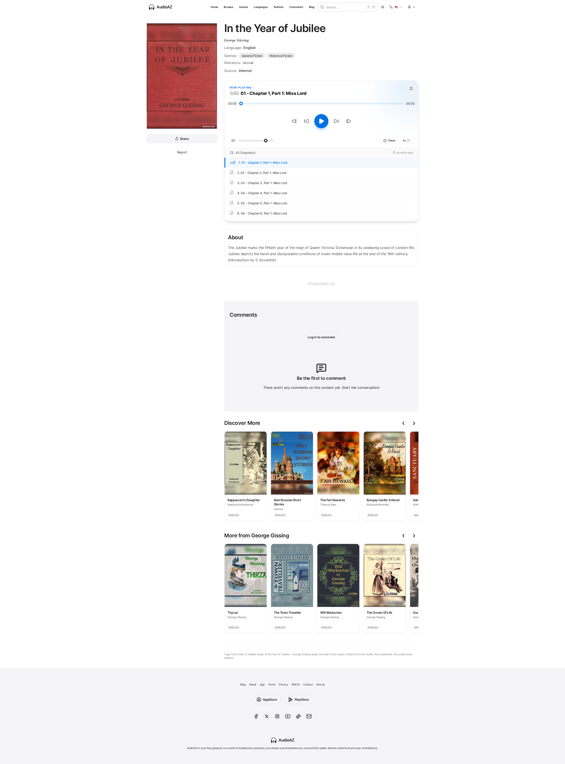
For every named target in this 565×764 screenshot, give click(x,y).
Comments (296, 7)
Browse (228, 7)
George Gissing (236, 40)
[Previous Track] (294, 121)
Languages (261, 7)
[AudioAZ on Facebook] (256, 716)
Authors (279, 7)
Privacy (283, 684)
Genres (243, 7)
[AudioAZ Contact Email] (309, 716)
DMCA (296, 684)
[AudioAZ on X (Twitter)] (266, 716)
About (252, 684)
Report (182, 152)
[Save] (411, 88)
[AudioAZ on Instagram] (277, 716)
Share (184, 139)
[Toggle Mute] (233, 140)
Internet (245, 70)
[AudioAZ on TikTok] (298, 716)
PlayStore (302, 699)
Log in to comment (321, 337)
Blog (312, 7)
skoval (248, 62)
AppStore (270, 699)
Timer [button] (391, 140)
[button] (396, 7)
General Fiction (252, 56)
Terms (271, 684)
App (262, 684)
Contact (308, 684)
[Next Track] (348, 121)
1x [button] (404, 140)
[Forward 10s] (336, 121)
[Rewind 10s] (306, 121)
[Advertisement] (321, 284)
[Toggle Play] (321, 121)
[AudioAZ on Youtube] (287, 716)
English (249, 47)
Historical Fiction (280, 56)
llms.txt (320, 684)
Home (214, 7)
